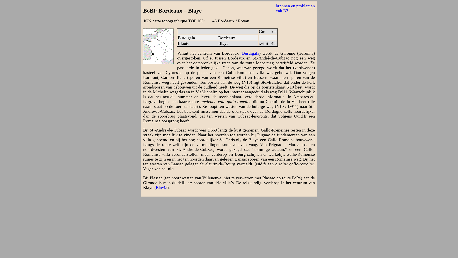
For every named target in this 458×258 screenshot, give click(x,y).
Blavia (161, 187)
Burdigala (250, 53)
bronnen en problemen (295, 6)
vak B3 (282, 10)
